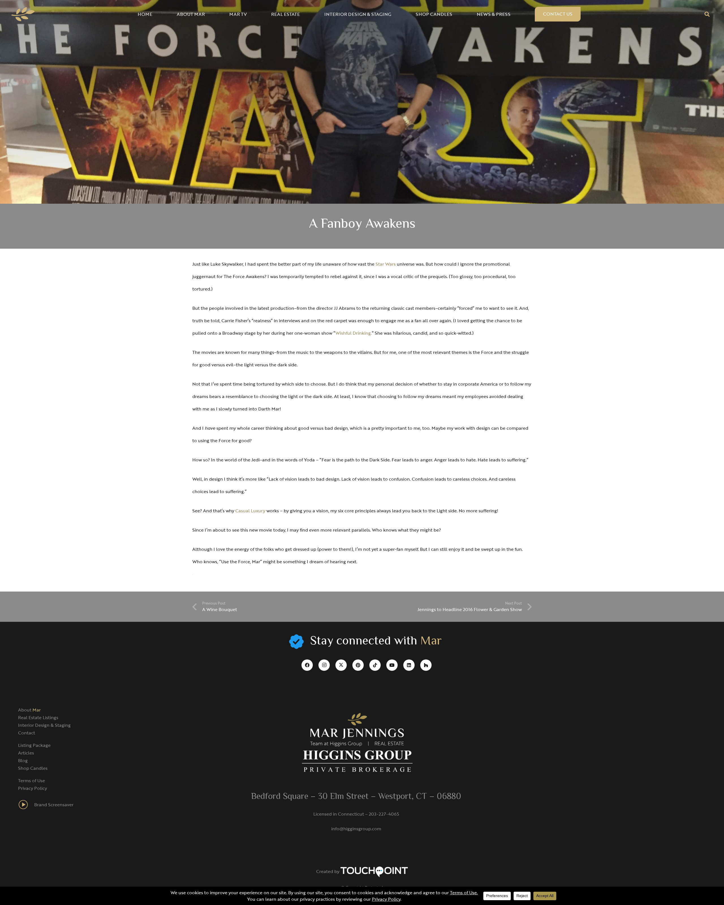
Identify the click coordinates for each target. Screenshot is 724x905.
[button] (707, 14)
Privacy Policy (32, 788)
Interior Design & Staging (44, 725)
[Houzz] (426, 665)
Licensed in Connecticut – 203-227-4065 (356, 814)
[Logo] (23, 14)
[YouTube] (392, 665)
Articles (26, 752)
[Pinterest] (358, 665)
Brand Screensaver (54, 804)
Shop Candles (33, 768)
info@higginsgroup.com (356, 828)
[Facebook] (307, 665)
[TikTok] (375, 665)
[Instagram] (324, 665)
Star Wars (386, 264)
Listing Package (34, 745)
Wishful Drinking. (353, 333)
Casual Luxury (250, 510)
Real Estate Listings (38, 717)
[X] (341, 665)
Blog (23, 760)
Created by (328, 871)
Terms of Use (31, 780)
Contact (26, 732)
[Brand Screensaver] (26, 804)
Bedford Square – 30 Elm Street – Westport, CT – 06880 (356, 797)
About (29, 709)
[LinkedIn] (409, 665)
